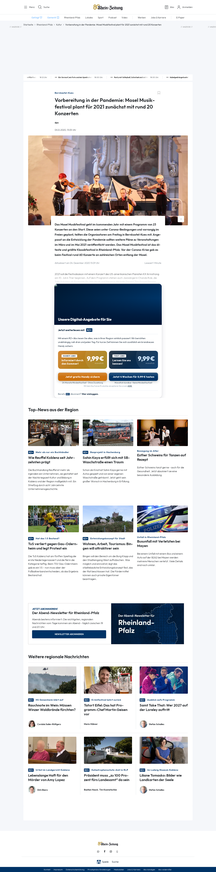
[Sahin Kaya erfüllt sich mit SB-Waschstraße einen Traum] (108, 432)
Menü (31, 7)
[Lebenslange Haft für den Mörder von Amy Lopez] (52, 750)
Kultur (59, 24)
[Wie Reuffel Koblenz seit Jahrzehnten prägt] (53, 432)
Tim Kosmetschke (108, 789)
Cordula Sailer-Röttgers (49, 724)
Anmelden (187, 7)
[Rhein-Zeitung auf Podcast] (117, 851)
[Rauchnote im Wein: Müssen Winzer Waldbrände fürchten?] (52, 679)
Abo (172, 7)
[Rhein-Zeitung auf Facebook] (104, 851)
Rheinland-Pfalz (45, 24)
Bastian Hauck (91, 789)
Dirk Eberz (42, 789)
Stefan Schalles (156, 724)
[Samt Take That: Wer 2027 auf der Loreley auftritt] (164, 679)
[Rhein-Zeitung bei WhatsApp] (98, 851)
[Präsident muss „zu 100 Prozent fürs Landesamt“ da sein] (108, 750)
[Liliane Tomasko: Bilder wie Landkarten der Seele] (164, 750)
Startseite (28, 24)
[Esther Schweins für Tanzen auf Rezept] (162, 432)
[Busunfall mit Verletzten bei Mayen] (162, 518)
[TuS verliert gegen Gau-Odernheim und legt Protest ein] (53, 518)
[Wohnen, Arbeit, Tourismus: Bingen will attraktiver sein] (108, 518)
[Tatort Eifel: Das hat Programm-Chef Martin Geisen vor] (108, 679)
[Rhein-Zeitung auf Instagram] (110, 851)
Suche (46, 7)
